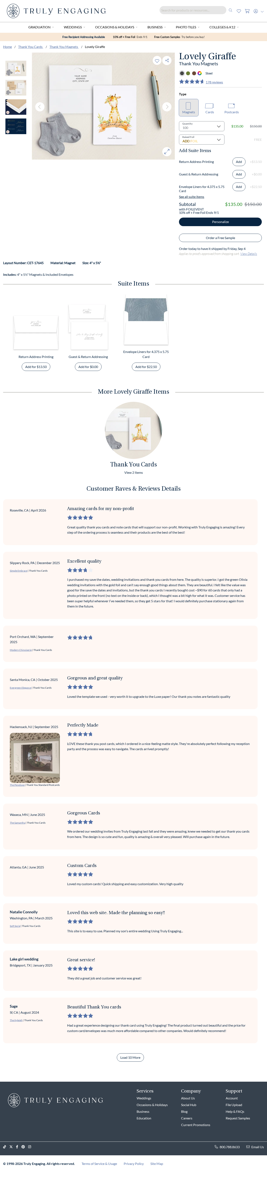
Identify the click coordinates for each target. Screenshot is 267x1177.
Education (144, 1118)
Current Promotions (195, 1125)
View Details (248, 254)
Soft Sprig (15, 925)
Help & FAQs (235, 1111)
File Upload (234, 1105)
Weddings (73, 27)
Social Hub (188, 1105)
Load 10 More (130, 1057)
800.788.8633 (230, 1147)
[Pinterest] (24, 1147)
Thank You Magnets (64, 47)
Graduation (39, 27)
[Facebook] (18, 1147)
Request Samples (238, 1118)
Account (232, 1098)
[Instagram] (31, 1147)
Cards (209, 112)
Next (166, 106)
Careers (186, 1118)
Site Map (156, 1164)
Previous (39, 106)
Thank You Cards (30, 47)
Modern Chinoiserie (21, 650)
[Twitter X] (12, 1147)
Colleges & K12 (222, 27)
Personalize (220, 222)
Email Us (257, 1147)
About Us (188, 1098)
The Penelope (17, 784)
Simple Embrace (18, 570)
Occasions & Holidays (114, 27)
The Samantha (17, 822)
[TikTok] (6, 1147)
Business (154, 27)
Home (7, 47)
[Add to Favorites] (157, 60)
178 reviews (214, 82)
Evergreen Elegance (20, 687)
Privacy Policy (134, 1164)
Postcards (231, 112)
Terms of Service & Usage (99, 1164)
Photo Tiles (186, 27)
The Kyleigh (16, 1020)
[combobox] (197, 10)
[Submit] (230, 10)
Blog (184, 1111)
